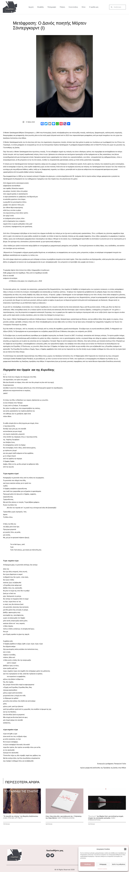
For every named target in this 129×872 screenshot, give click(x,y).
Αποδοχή (87, 864)
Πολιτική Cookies (102, 868)
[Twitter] (52, 855)
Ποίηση (62, 7)
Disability (40, 7)
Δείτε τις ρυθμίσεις (118, 864)
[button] (125, 849)
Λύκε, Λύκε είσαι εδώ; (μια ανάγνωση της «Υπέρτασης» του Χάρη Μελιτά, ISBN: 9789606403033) (64, 817)
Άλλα (83, 7)
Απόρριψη (103, 864)
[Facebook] (48, 855)
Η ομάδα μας (93, 7)
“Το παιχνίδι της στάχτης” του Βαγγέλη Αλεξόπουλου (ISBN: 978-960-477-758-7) (20, 817)
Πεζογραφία (52, 7)
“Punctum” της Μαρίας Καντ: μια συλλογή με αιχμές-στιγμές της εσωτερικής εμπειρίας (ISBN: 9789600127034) (106, 818)
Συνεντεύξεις (73, 7)
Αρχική (31, 7)
